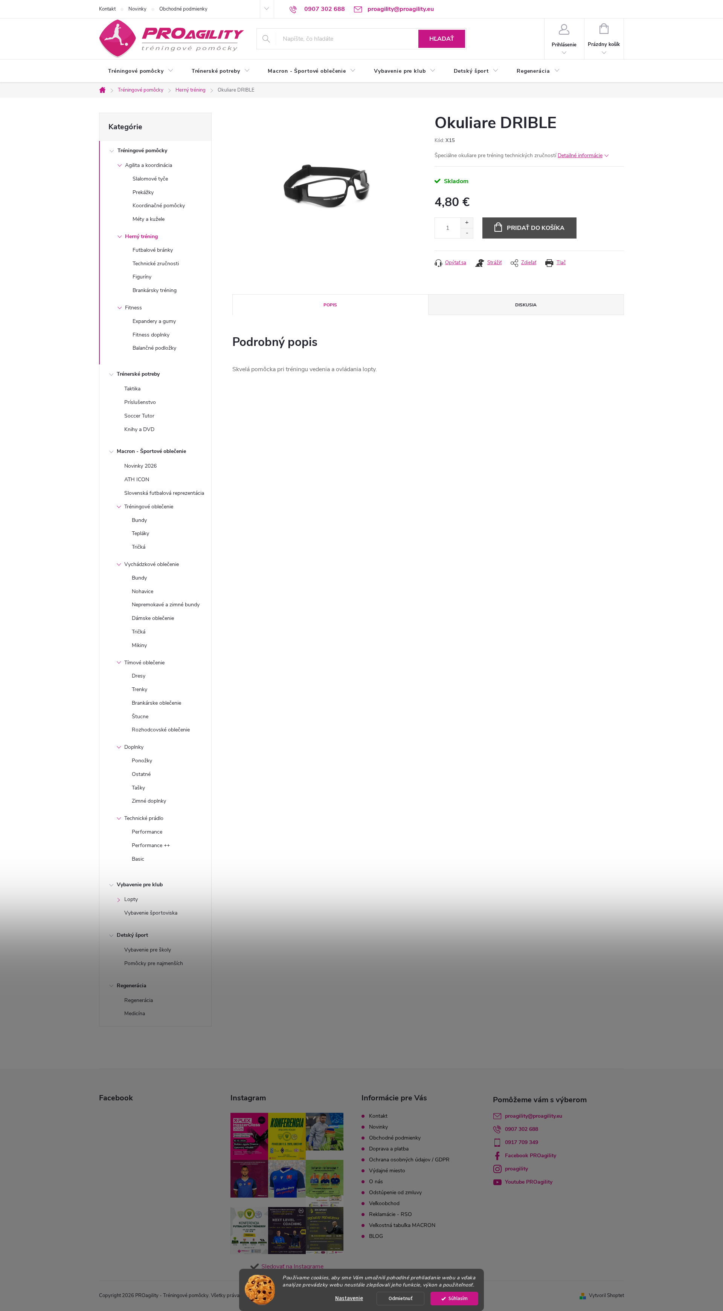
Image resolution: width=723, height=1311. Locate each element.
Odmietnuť (401, 1298)
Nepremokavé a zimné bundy (166, 604)
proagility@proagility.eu (533, 1116)
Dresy (138, 675)
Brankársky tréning (155, 290)
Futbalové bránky (153, 250)
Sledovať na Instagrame (292, 1266)
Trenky (139, 689)
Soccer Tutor (139, 415)
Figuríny (142, 276)
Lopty (131, 899)
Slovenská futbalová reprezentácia (164, 493)
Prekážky (143, 192)
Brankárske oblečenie (156, 703)
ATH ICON (136, 479)
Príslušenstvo (140, 402)
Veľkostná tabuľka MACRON (402, 1225)
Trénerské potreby (138, 374)
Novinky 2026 (140, 466)
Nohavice (142, 591)
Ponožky (142, 760)
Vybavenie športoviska (150, 912)
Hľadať (441, 39)
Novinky (137, 9)
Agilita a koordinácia (148, 165)
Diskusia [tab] (526, 305)
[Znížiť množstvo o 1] (467, 233)
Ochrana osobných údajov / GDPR (409, 1159)
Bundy (139, 520)
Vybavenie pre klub (140, 884)
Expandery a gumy (154, 321)
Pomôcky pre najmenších (153, 963)
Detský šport (132, 935)
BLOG (376, 1236)
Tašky (138, 787)
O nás (376, 1181)
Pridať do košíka (535, 228)
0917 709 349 (521, 1142)
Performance (147, 831)
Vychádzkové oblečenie (151, 564)
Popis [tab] (330, 305)
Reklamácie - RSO (390, 1214)
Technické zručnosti (156, 263)
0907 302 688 (521, 1129)
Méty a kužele (149, 219)
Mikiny (139, 645)
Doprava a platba (389, 1148)
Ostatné (141, 774)
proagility (516, 1168)
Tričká (138, 547)
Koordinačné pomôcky (159, 205)
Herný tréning (141, 236)
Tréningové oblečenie (148, 506)
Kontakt (107, 9)
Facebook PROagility (530, 1155)
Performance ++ (151, 845)
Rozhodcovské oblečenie (161, 729)
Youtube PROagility (528, 1182)
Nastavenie (349, 1298)
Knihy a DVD (139, 429)
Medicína (134, 1013)
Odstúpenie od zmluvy (395, 1192)
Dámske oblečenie (153, 618)
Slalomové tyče (150, 178)
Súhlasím (458, 1298)
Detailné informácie (580, 155)
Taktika (132, 388)
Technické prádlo (143, 818)
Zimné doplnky (149, 801)
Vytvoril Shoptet (606, 1295)
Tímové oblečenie (144, 662)
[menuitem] (141, 71)
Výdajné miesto (387, 1170)
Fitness (133, 307)
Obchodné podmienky (183, 9)
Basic (138, 859)
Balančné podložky (154, 348)
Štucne (140, 716)
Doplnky (133, 747)
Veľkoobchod (384, 1203)
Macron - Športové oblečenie (151, 451)
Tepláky (140, 533)
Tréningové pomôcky (142, 150)
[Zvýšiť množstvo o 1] (467, 223)
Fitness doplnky (151, 334)
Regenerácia (131, 985)
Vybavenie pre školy (147, 949)
